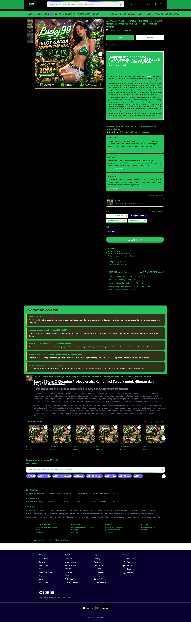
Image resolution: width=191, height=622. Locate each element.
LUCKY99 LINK (115, 14)
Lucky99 (149, 76)
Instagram (130, 559)
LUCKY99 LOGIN (44, 14)
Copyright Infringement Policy (57, 540)
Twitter (129, 566)
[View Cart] (161, 4)
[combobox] (85, 4)
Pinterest (130, 572)
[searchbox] (95, 469)
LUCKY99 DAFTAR (172, 14)
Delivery (97, 559)
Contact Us (98, 579)
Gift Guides (43, 559)
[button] (30, 22)
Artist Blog (69, 579)
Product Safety (99, 572)
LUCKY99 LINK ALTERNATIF (65, 14)
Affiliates (68, 569)
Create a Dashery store (73, 582)
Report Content (35, 540)
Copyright (97, 576)
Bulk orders (43, 582)
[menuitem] (30, 14)
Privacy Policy (55, 597)
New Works (43, 565)
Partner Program (71, 565)
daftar (41, 579)
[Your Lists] (156, 4)
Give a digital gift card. (128, 256)
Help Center (98, 565)
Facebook (130, 562)
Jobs (67, 576)
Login (41, 576)
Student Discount (45, 572)
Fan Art (42, 562)
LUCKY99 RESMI (129, 14)
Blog (41, 569)
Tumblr (129, 569)
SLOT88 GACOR (84, 14)
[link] (31, 476)
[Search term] (121, 4)
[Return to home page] (36, 4)
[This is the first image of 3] (38, 54)
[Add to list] (45, 427)
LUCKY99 (30, 14)
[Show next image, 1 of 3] (100, 54)
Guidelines (98, 569)
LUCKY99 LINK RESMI (100, 14)
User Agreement (44, 597)
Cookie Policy (66, 597)
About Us (68, 559)
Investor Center (71, 562)
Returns (97, 562)
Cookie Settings (100, 582)
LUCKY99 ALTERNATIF (154, 14)
